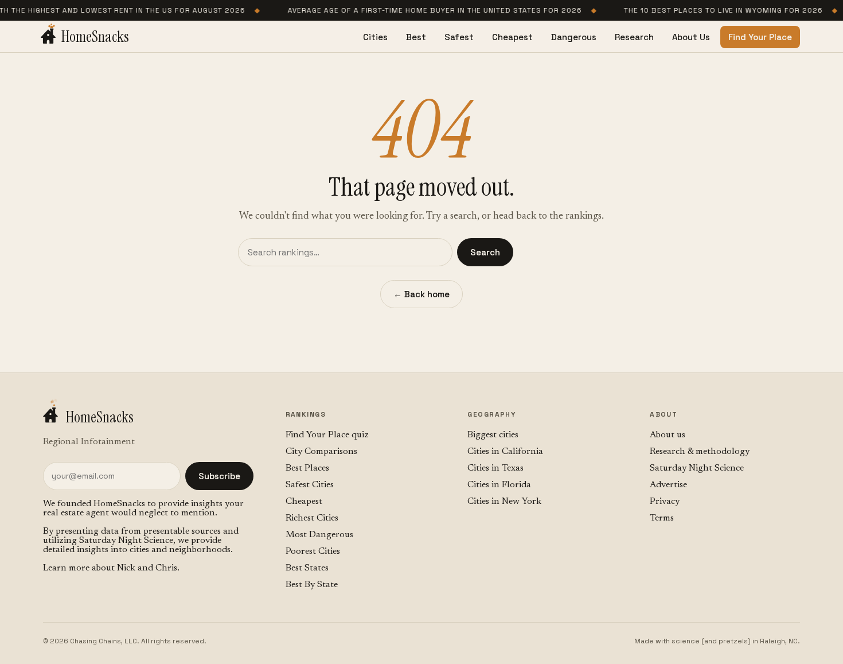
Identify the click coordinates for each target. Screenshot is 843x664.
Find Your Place (760, 37)
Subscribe (219, 476)
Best (416, 37)
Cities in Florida (499, 485)
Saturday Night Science (126, 540)
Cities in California (505, 451)
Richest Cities (312, 518)
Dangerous (573, 37)
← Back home (421, 294)
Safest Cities (310, 485)
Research (634, 37)
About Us (691, 37)
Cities (375, 37)
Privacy (665, 501)
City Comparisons (321, 451)
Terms (662, 518)
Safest (459, 37)
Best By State (312, 584)
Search (485, 252)
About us (667, 435)
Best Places (307, 468)
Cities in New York (504, 501)
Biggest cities (492, 435)
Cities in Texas (495, 468)
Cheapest (512, 37)
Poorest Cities (313, 551)
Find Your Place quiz (327, 435)
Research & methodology (700, 451)
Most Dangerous (319, 534)
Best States (307, 568)
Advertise (668, 485)
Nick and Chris (147, 568)
